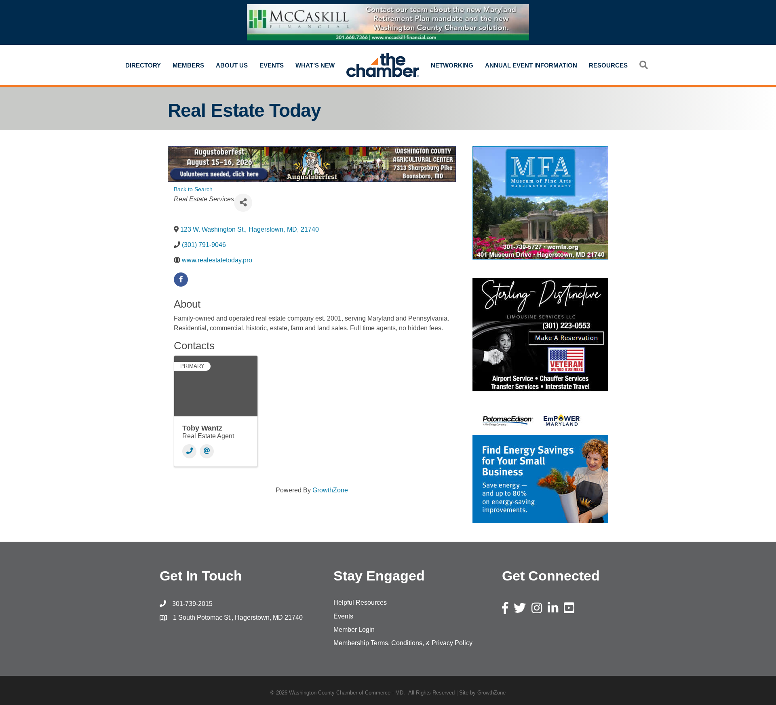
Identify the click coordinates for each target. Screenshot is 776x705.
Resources (608, 65)
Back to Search (193, 189)
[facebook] (181, 279)
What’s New (315, 65)
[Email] (207, 451)
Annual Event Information (531, 65)
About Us (232, 65)
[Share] (243, 203)
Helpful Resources (360, 602)
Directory (143, 65)
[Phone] (189, 451)
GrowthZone (330, 490)
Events (271, 65)
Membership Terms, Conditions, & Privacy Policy (402, 643)
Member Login (354, 629)
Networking (452, 65)
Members (188, 65)
